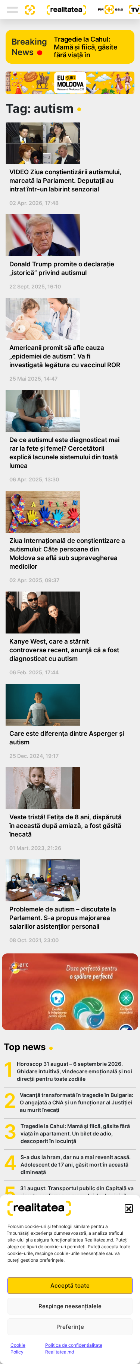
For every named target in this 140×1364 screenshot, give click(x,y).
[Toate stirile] (27, 9)
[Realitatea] (60, 9)
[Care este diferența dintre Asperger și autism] (67, 705)
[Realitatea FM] (104, 9)
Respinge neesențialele (70, 1306)
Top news (25, 1046)
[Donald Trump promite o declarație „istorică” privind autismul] (67, 235)
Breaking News (29, 47)
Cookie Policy (17, 1348)
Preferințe (70, 1326)
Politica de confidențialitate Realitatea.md (73, 1348)
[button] (129, 1208)
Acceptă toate (70, 1285)
